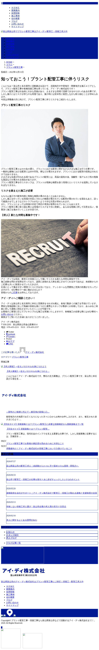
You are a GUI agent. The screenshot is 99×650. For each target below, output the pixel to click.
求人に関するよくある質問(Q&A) (21, 520)
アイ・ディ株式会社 (34, 352)
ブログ (14, 21)
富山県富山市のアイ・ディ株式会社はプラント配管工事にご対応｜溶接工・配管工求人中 (42, 581)
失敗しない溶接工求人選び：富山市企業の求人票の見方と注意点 (36, 506)
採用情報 (15, 13)
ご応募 (14, 292)
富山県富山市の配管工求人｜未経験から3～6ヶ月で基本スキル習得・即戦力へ (42, 466)
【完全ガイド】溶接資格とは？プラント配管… (28, 429)
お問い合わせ (17, 24)
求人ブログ (11, 538)
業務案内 (15, 10)
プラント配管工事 (14, 67)
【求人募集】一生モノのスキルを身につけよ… (28, 371)
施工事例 (15, 16)
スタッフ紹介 (12, 535)
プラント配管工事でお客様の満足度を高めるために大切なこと (35, 443)
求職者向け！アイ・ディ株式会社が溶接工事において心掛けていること (39, 448)
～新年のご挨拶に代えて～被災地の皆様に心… (28, 412)
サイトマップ (17, 27)
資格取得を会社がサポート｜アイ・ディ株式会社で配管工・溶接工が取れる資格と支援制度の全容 (51, 493)
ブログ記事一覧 (13, 543)
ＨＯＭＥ (15, 8)
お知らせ (10, 532)
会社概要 (15, 18)
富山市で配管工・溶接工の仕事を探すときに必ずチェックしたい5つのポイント (43, 479)
